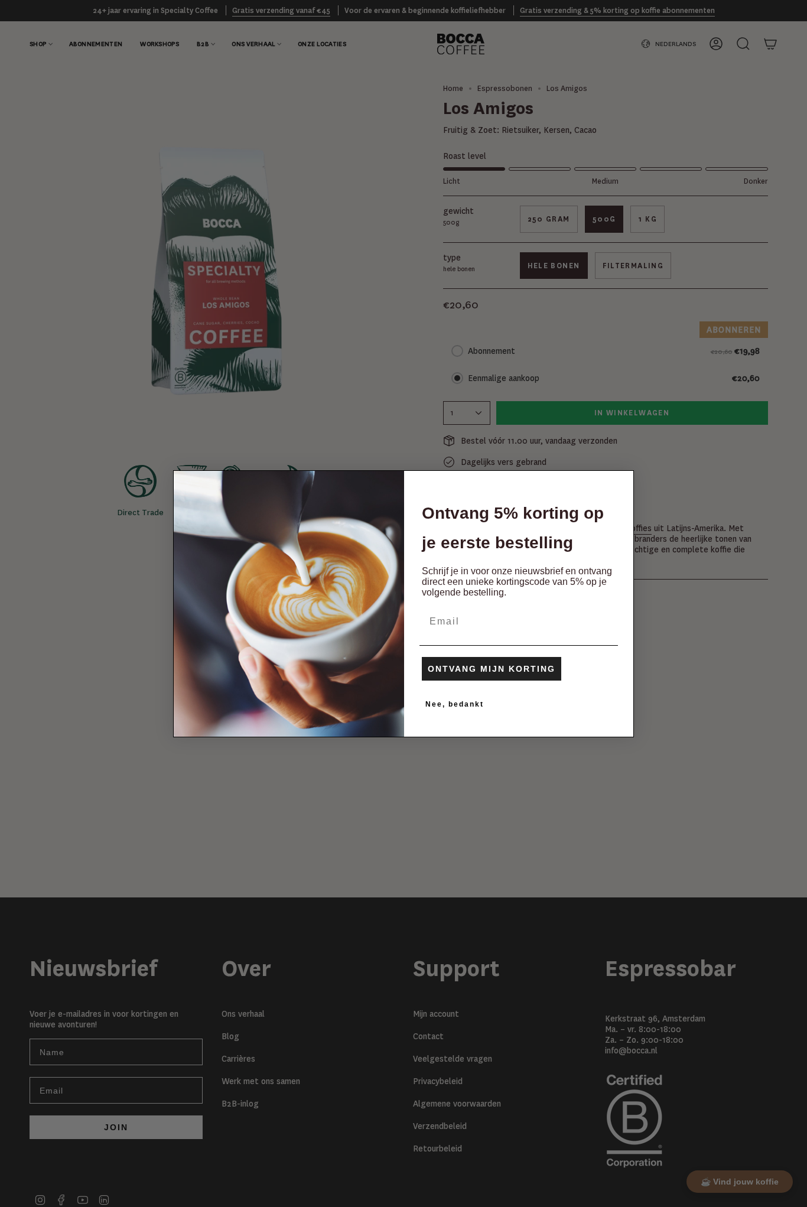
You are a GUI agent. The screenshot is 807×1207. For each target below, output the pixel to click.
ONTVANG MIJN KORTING (491, 669)
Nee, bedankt (454, 704)
